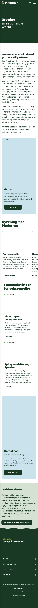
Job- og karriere (10, 564)
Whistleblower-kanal (19, 595)
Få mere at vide (9, 275)
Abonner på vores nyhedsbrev (17, 522)
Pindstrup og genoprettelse (13, 318)
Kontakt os (11, 451)
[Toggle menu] (34, 2)
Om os (8, 189)
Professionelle (11, 254)
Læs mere (13, 207)
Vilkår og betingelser (19, 588)
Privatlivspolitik (19, 592)
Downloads (7, 569)
